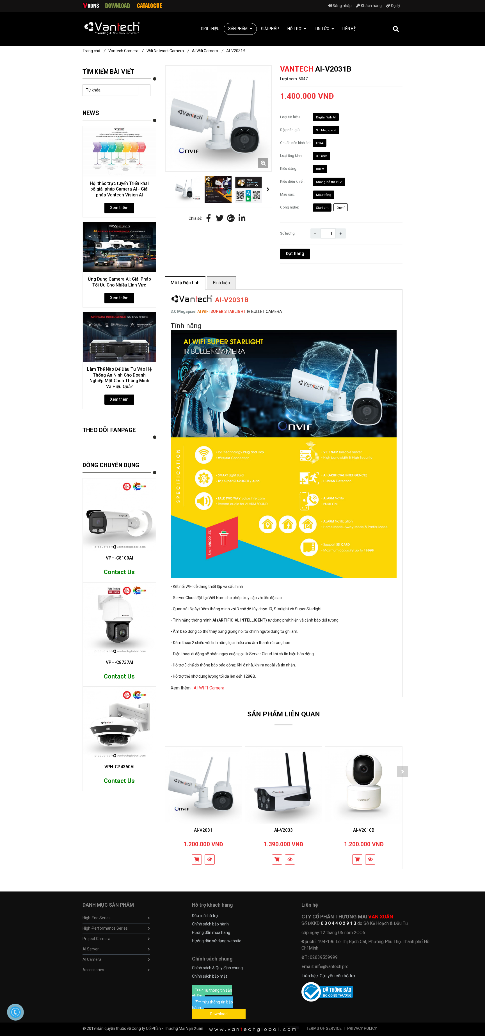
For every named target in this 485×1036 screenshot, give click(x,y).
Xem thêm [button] (119, 207)
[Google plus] (231, 218)
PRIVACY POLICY (362, 1028)
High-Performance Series (105, 928)
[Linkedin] (242, 218)
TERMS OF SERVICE (324, 1028)
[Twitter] (219, 218)
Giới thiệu (210, 28)
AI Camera (92, 959)
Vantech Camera (126, 51)
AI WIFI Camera (209, 688)
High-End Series (97, 918)
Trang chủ (94, 51)
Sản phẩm (238, 28)
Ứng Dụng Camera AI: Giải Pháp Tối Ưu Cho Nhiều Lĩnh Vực (119, 281)
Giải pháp (270, 28)
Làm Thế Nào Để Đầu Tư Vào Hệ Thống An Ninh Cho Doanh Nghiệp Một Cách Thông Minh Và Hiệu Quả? (119, 377)
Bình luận (221, 282)
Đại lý (395, 5)
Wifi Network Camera (168, 51)
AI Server (91, 949)
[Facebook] (208, 218)
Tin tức (322, 28)
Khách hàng (371, 5)
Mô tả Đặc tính (185, 282)
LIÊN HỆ (349, 28)
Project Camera (96, 938)
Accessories (93, 970)
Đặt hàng (295, 253)
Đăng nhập (342, 5)
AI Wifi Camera (207, 51)
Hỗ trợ (294, 28)
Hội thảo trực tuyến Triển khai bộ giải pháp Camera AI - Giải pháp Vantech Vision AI (119, 189)
